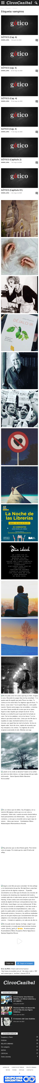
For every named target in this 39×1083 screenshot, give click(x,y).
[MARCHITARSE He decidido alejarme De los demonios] (19, 751)
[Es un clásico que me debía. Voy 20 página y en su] (19, 827)
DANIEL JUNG (5, 40)
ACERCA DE (6, 1067)
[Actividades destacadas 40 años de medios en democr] (19, 522)
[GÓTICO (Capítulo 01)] (19, 178)
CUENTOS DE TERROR (18, 1067)
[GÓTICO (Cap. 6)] (19, 25)
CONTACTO (30, 1070)
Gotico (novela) (6, 1057)
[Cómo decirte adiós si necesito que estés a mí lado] (19, 637)
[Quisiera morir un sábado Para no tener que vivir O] (19, 675)
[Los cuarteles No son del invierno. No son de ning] (19, 408)
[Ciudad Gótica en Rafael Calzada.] (19, 218)
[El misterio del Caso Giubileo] (6, 1022)
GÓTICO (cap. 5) (9, 67)
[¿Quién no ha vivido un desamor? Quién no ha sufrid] (19, 789)
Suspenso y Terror (7, 1037)
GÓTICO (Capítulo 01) (12, 190)
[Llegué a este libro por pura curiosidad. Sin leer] (19, 903)
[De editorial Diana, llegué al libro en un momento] (19, 332)
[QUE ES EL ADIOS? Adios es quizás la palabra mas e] (19, 484)
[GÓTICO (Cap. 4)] (19, 86)
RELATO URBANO (7, 1044)
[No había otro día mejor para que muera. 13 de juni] (19, 370)
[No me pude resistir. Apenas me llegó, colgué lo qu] (19, 941)
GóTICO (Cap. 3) (9, 128)
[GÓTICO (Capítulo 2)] (19, 147)
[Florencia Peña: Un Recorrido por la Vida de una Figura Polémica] (6, 1011)
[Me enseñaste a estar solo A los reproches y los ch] (19, 598)
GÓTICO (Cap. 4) (9, 98)
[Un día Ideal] (19, 560)
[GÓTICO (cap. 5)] (19, 56)
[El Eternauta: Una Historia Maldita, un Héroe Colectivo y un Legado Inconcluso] (6, 1000)
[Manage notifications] (34, 1078)
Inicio (2, 8)
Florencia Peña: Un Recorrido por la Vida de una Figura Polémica (24, 1010)
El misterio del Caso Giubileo (24, 1019)
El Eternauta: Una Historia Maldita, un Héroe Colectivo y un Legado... (24, 999)
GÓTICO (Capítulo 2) (11, 159)
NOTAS (3, 1050)
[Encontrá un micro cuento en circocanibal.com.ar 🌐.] (19, 294)
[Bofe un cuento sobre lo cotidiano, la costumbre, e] (19, 256)
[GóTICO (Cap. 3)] (19, 117)
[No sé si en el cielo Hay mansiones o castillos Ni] (19, 446)
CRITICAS (4, 1053)
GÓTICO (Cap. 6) (9, 37)
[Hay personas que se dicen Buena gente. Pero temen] (19, 865)
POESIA (3, 1040)
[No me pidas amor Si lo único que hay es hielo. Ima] (19, 713)
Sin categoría (5, 1047)
